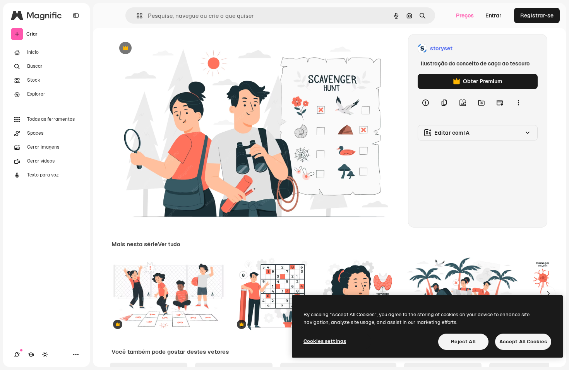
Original (161, 48)
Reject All (463, 341)
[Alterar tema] (45, 354)
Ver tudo (169, 244)
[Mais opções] (518, 103)
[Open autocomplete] (136, 16)
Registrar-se (537, 15)
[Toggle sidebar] (76, 15)
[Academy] (31, 354)
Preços (465, 15)
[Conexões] (17, 354)
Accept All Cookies (523, 341)
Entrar (493, 15)
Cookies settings (324, 341)
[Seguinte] (548, 293)
